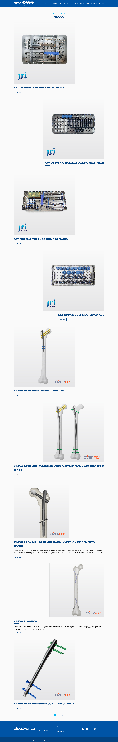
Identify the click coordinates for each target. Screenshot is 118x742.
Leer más (18, 92)
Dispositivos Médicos (56, 3)
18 (62, 715)
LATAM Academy (84, 3)
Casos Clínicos (74, 3)
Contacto (101, 3)
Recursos (66, 3)
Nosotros (46, 3)
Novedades (94, 3)
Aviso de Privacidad (43, 730)
